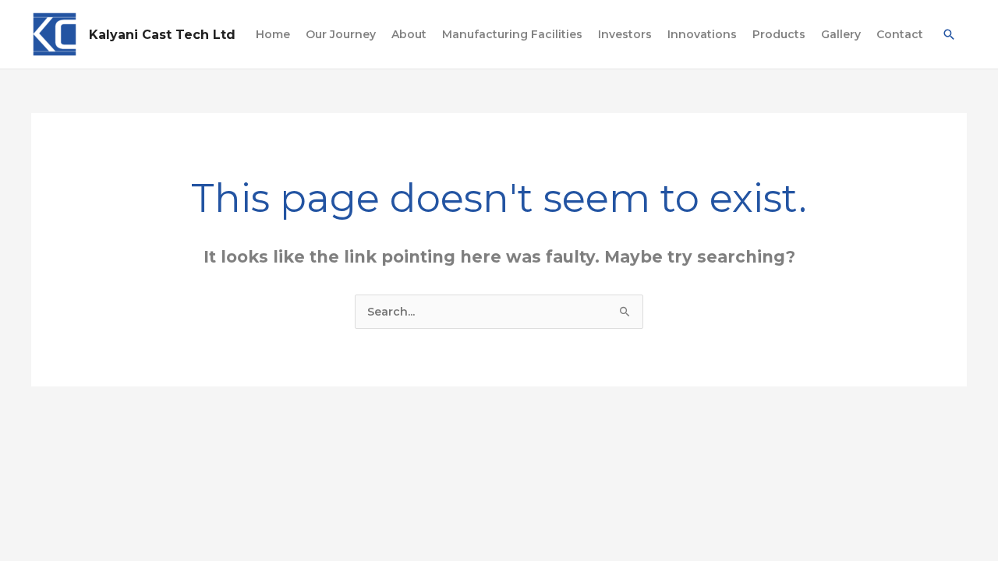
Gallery (841, 34)
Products (778, 34)
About (408, 34)
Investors (625, 34)
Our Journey (341, 34)
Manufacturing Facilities (512, 34)
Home (273, 34)
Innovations (702, 34)
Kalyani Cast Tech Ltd (162, 34)
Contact (899, 34)
